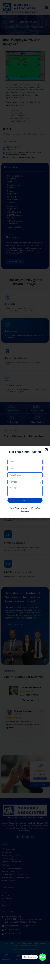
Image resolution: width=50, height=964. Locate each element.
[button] (46, 450)
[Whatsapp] (42, 957)
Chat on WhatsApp (32, 508)
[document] (25, 482)
